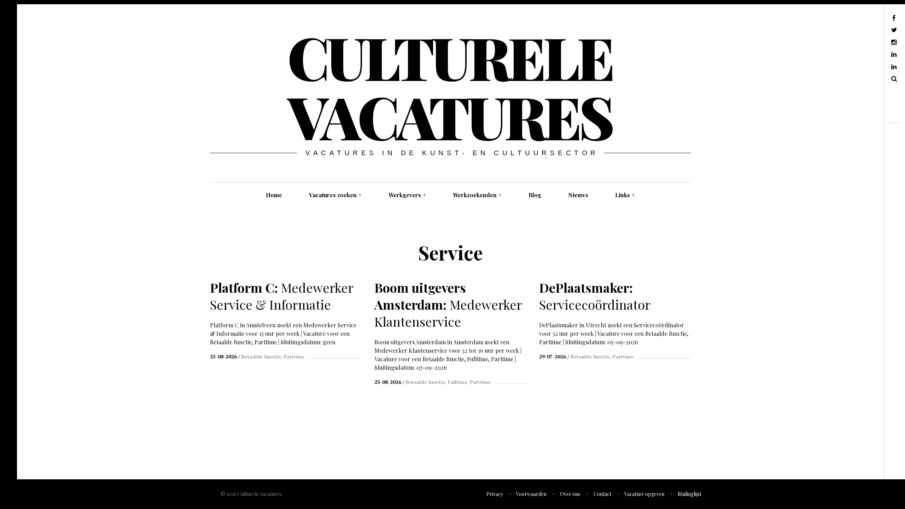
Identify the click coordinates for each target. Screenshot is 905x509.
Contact (602, 494)
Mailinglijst (689, 494)
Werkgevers (407, 195)
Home (274, 195)
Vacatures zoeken (335, 195)
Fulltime (457, 382)
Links (625, 195)
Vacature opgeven (644, 494)
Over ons (570, 494)
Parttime (294, 356)
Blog (535, 195)
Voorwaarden (531, 494)
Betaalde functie (261, 356)
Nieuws (578, 195)
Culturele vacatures (449, 86)
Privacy (494, 494)
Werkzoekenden (477, 195)
